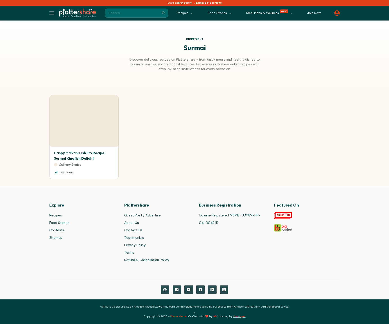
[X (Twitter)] (224, 289)
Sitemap (55, 237)
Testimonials (134, 237)
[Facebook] (200, 289)
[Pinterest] (165, 289)
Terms (129, 252)
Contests (56, 230)
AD (215, 316)
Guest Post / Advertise (142, 215)
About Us (131, 223)
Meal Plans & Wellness (266, 12)
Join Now (314, 13)
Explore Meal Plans (209, 3)
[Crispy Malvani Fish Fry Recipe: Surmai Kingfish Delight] (84, 121)
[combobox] (132, 13)
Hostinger (239, 316)
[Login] (337, 13)
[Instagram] (177, 289)
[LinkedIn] (212, 289)
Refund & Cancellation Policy (146, 260)
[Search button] (163, 13)
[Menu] (51, 13)
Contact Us (133, 230)
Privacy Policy (135, 245)
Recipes (55, 215)
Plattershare (178, 316)
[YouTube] (188, 289)
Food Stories (59, 223)
